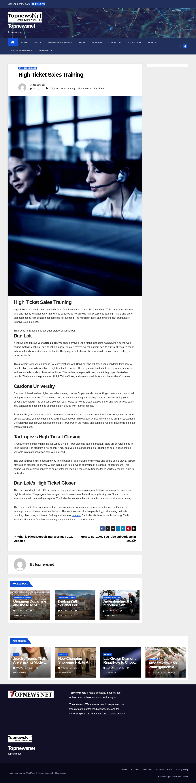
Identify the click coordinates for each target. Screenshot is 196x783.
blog (16, 654)
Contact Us (147, 769)
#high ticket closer (59, 88)
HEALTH (151, 42)
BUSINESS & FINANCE (60, 42)
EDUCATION (134, 42)
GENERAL (45, 50)
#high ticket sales (79, 88)
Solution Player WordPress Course (173, 776)
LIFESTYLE (114, 42)
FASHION (97, 42)
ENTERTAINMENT (21, 50)
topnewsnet (39, 85)
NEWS (37, 42)
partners (76, 515)
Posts (169, 769)
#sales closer (97, 88)
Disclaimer (159, 769)
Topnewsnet (21, 26)
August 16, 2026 (115, 668)
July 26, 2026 (158, 672)
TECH (82, 42)
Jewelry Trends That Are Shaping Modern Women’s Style (29, 662)
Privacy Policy (181, 769)
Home (24, 42)
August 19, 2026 (70, 668)
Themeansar (60, 773)
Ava (173, 672)
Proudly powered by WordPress (22, 773)
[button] (180, 46)
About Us (134, 769)
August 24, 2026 (25, 668)
